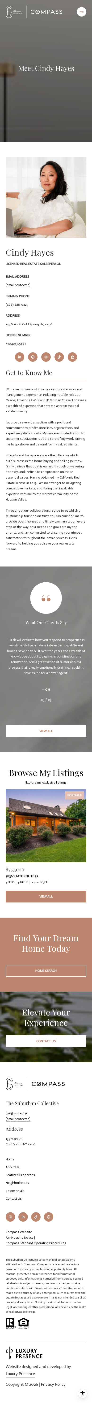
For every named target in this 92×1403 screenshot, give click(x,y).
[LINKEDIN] (19, 357)
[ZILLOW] (72, 357)
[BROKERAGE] (33, 357)
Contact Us (14, 1199)
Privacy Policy (53, 1384)
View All (46, 731)
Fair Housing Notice (19, 1238)
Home (10, 1159)
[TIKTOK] (59, 357)
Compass (43, 1264)
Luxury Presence (20, 1373)
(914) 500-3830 (17, 1113)
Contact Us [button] (46, 1041)
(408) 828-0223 (17, 305)
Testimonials (15, 1191)
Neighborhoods (17, 1183)
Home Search (46, 971)
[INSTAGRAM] (46, 357)
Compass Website (19, 1232)
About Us (12, 1167)
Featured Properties (20, 1175)
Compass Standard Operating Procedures (36, 1243)
